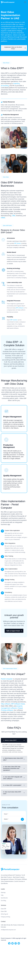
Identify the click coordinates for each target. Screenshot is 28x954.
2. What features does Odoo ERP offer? (13, 759)
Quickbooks (4, 898)
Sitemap (3, 892)
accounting (5, 86)
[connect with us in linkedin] (19, 943)
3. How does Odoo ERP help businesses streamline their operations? (11, 768)
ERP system (17, 243)
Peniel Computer (6, 679)
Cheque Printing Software (12, 709)
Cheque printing (5, 917)
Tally (2, 895)
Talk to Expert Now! (13, 631)
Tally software (5, 704)
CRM (13, 216)
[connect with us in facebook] (9, 943)
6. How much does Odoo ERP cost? (12, 792)
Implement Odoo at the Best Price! (13, 48)
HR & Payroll (4, 914)
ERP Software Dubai (18, 704)
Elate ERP (3, 909)
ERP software (19, 308)
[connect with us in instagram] (15, 943)
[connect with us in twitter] (12, 943)
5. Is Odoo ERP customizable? (12, 785)
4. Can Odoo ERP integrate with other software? (12, 777)
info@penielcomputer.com (8, 929)
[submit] (23, 819)
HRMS (3, 218)
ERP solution (13, 320)
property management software (11, 707)
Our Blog (3, 900)
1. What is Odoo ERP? (10, 740)
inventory (16, 83)
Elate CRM (4, 911)
